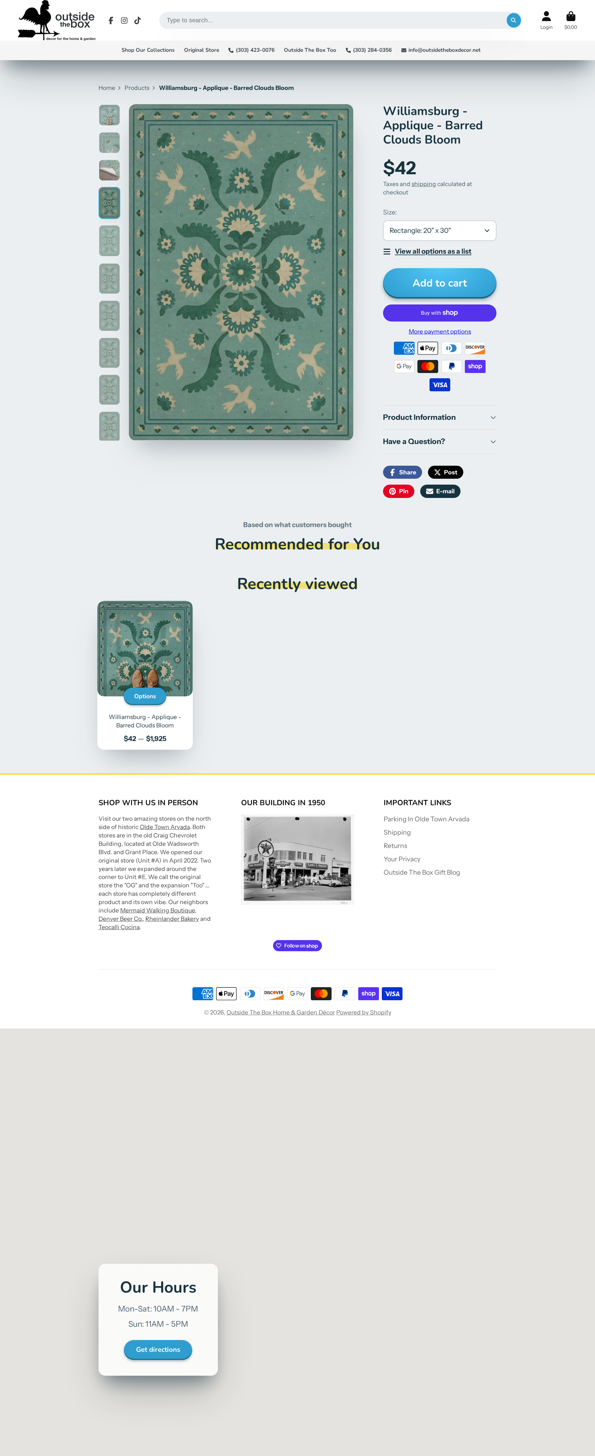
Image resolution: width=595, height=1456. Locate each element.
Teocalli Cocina (119, 927)
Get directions (158, 1349)
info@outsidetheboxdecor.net (444, 50)
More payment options (440, 331)
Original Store (201, 50)
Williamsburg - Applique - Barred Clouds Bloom (145, 675)
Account (546, 20)
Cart (570, 20)
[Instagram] (124, 20)
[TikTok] (137, 20)
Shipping (397, 832)
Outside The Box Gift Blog (422, 872)
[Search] (514, 20)
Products (137, 87)
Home (107, 87)
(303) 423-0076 (255, 50)
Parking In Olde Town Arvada (426, 819)
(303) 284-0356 (372, 50)
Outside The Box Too (310, 50)
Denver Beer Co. (121, 918)
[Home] (56, 20)
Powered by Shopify (363, 1012)
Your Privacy (402, 859)
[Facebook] (111, 20)
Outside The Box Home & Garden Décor (281, 1012)
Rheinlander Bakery (172, 918)
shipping (424, 184)
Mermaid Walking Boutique (157, 910)
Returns (395, 846)
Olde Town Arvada (165, 827)
